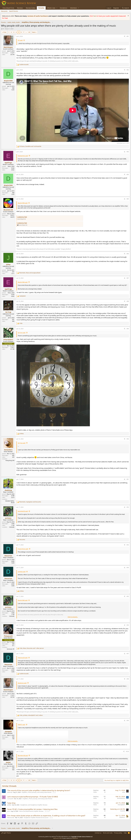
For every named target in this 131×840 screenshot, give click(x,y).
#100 (127, 751)
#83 (128, 152)
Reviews (20, 8)
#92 (128, 507)
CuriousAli (10, 799)
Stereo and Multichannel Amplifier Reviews (31, 811)
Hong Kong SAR (10, 460)
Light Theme (7, 833)
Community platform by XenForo (54, 836)
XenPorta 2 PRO (57, 838)
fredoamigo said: (23, 156)
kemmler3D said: (23, 511)
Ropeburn (122, 817)
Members (73, 8)
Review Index (30, 8)
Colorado (11, 527)
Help (125, 833)
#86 (128, 254)
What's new (51, 8)
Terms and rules (107, 833)
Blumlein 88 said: (23, 755)
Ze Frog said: (21, 333)
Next (33, 32)
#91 (128, 479)
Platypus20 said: (23, 658)
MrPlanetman (121, 798)
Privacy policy (118, 833)
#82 (128, 70)
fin (3, 29)
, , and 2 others (31, 715)
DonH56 (122, 811)
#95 (128, 596)
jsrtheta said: (22, 571)
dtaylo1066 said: (23, 203)
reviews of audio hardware (37, 16)
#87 (128, 278)
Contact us (98, 833)
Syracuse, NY (10, 649)
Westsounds (10, 817)
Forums (41, 8)
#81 (128, 36)
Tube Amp (11, 803)
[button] (56, 8)
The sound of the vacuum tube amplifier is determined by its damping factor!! (38, 790)
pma (123, 792)
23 (29, 32)
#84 (128, 174)
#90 (128, 439)
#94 (128, 567)
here (95, 16)
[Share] (124, 36)
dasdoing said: (22, 683)
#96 (128, 625)
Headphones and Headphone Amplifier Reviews (33, 805)
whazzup (9, 792)
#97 (128, 653)
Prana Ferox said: (23, 549)
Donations (63, 8)
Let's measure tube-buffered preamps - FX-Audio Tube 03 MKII (32, 796)
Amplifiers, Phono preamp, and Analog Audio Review (36, 792)
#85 (128, 199)
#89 (128, 329)
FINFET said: (21, 724)
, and (30, 146)
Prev (4, 32)
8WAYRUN (75, 838)
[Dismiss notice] (128, 16)
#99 (128, 720)
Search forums (13, 11)
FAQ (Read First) (8, 8)
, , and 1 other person (31, 648)
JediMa (9, 805)
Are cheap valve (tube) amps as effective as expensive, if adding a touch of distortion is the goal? (46, 815)
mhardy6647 (121, 805)
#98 (128, 679)
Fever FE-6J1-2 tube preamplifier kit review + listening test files (32, 809)
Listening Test (22, 217)
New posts (4, 11)
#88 (128, 301)
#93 (128, 545)
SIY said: (20, 40)
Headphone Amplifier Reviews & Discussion (36, 817)
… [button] (26, 32)
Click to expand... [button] (73, 617)
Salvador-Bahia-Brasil (9, 502)
